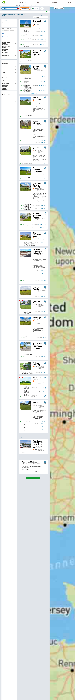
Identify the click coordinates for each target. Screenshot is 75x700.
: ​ (44, 15)
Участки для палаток (9, 5)
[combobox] (10, 8)
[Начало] (3, 2)
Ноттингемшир (28, 5)
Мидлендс (21, 5)
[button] (9, 29)
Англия (15, 5)
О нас (37, 2)
